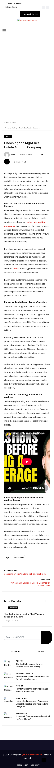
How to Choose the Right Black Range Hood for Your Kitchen (32, 690)
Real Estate (21, 698)
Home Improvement (25, 673)
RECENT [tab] (40, 651)
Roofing (13, 608)
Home (6, 122)
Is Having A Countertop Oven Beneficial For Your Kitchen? (33, 718)
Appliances (21, 713)
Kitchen (19, 686)
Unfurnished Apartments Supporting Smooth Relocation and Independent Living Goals (32, 704)
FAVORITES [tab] (15, 651)
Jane (13, 155)
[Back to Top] (44, 760)
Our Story (35, 765)
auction (15, 268)
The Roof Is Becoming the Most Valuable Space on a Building (24, 615)
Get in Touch (22, 765)
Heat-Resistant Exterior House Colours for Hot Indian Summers (32, 678)
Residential (19, 557)
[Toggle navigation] (4, 30)
